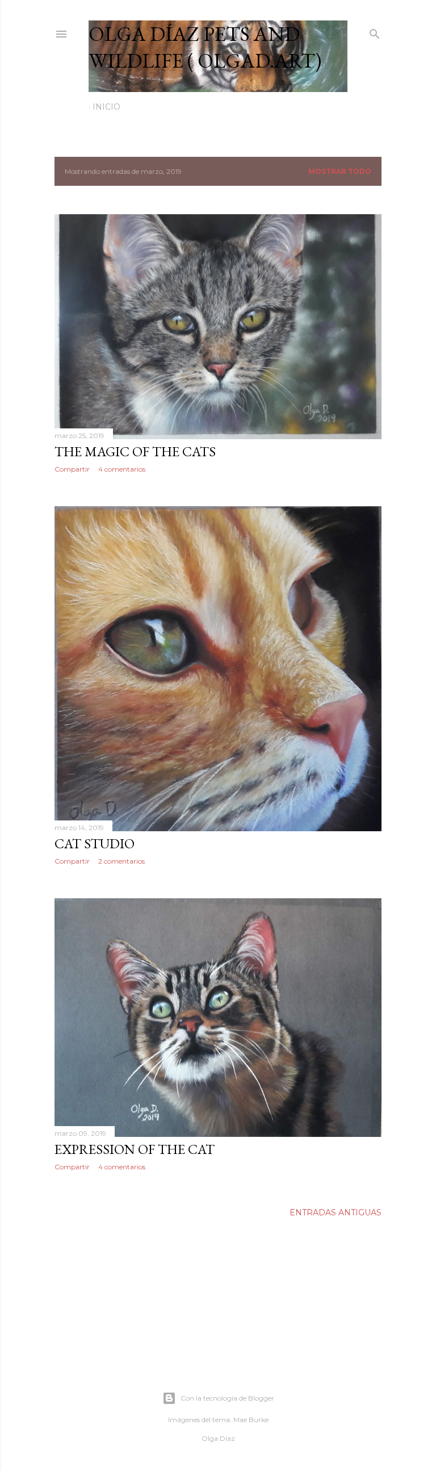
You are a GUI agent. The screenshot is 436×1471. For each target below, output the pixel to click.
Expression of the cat (134, 1149)
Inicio (106, 107)
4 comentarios (121, 469)
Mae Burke (251, 1419)
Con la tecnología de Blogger (227, 1398)
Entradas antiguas (336, 1212)
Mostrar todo (339, 171)
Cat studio (94, 843)
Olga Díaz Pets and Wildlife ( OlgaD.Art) (205, 47)
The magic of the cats (135, 451)
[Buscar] (375, 31)
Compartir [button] (72, 469)
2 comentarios (121, 861)
